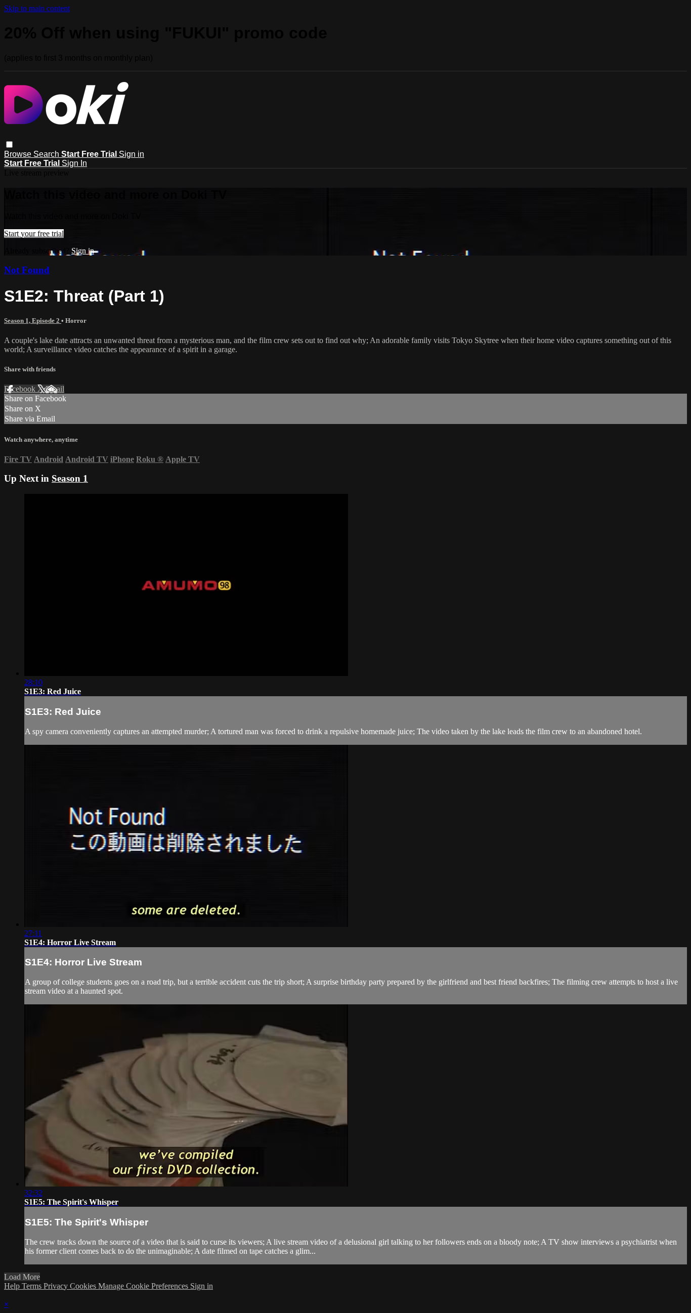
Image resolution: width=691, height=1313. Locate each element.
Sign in (131, 154)
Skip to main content (37, 8)
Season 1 (70, 478)
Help (13, 1286)
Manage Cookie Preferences (144, 1286)
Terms (33, 1286)
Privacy (57, 1286)
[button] (9, 144)
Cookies (84, 1286)
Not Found (27, 270)
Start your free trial (34, 233)
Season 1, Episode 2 (32, 320)
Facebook (20, 389)
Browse (18, 154)
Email (55, 389)
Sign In (74, 163)
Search (47, 154)
